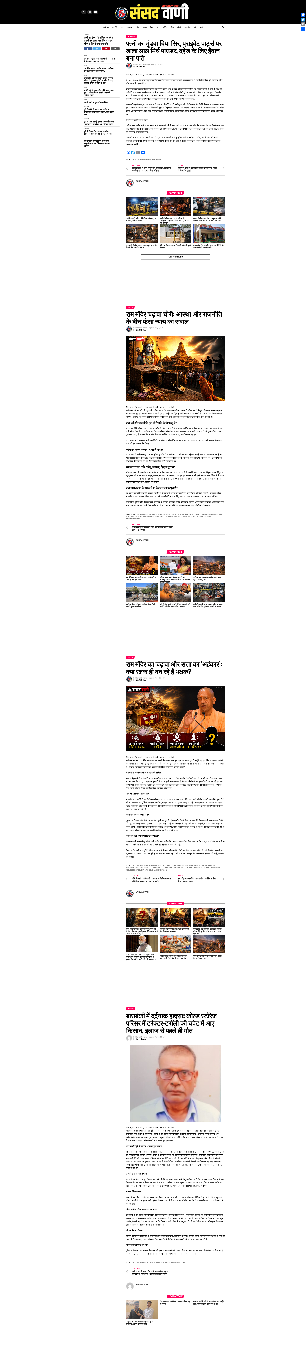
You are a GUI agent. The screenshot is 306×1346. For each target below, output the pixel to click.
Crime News (146, 159)
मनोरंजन (165, 27)
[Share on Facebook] (88, 48)
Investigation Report (191, 484)
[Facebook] (303, 14)
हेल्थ (172, 27)
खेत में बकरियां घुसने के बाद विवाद (96, 102)
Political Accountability (137, 808)
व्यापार (145, 27)
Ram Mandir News (146, 487)
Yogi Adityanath (162, 811)
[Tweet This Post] (97, 48)
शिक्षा (151, 27)
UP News (149, 811)
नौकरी (201, 27)
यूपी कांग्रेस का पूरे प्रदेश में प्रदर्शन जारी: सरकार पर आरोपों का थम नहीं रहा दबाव (99, 122)
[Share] (303, 29)
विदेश (138, 27)
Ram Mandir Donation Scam (173, 808)
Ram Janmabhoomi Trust (212, 484)
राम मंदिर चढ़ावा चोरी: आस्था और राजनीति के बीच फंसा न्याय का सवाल (99, 59)
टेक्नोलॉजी (187, 27)
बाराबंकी (85, 75)
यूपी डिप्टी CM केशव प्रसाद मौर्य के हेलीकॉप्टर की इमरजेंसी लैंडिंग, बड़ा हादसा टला (99, 111)
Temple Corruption (212, 808)
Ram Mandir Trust (194, 808)
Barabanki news (178, 1173)
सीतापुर (159, 159)
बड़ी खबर (106, 27)
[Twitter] (303, 19)
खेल (157, 27)
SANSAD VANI (141, 67)
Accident (145, 1173)
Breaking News (170, 806)
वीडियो (179, 27)
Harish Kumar (141, 950)
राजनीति (114, 27)
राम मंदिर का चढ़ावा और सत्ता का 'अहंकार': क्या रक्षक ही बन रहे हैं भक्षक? (99, 69)
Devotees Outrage (185, 806)
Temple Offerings (134, 489)
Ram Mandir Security (164, 487)
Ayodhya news (156, 484)
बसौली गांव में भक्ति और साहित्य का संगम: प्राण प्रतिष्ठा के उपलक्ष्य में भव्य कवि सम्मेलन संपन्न (99, 92)
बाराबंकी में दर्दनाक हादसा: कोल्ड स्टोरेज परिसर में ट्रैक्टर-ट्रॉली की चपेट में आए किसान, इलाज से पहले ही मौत (98, 80)
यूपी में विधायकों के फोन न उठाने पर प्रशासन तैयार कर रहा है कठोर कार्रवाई (98, 132)
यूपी (154, 159)
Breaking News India (172, 484)
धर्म (195, 27)
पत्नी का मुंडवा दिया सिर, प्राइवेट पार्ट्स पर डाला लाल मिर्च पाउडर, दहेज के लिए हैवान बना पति (98, 40)
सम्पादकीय (130, 27)
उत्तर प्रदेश (86, 34)
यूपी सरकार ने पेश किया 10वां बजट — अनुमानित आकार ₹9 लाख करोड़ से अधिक (98, 143)
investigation (201, 806)
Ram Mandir (132, 487)
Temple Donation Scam (201, 487)
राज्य (121, 27)
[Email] (303, 24)
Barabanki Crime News (160, 1173)
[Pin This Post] (106, 48)
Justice (212, 806)
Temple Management (135, 811)
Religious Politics (182, 487)
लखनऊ (85, 56)
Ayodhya (144, 484)
